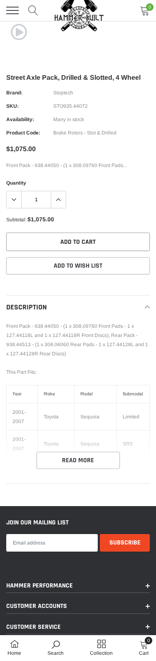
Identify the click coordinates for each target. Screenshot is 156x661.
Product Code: (23, 133)
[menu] (12, 10)
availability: (20, 119)
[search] (33, 10)
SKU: (12, 106)
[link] (18, 32)
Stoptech (63, 93)
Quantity (16, 183)
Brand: (14, 93)
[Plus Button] (58, 199)
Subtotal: (16, 220)
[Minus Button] (14, 199)
